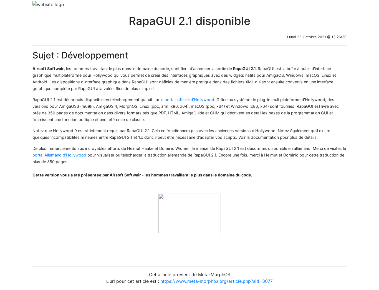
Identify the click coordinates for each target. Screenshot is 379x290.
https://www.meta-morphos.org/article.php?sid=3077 (216, 281)
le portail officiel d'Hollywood (187, 99)
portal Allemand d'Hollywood (59, 155)
